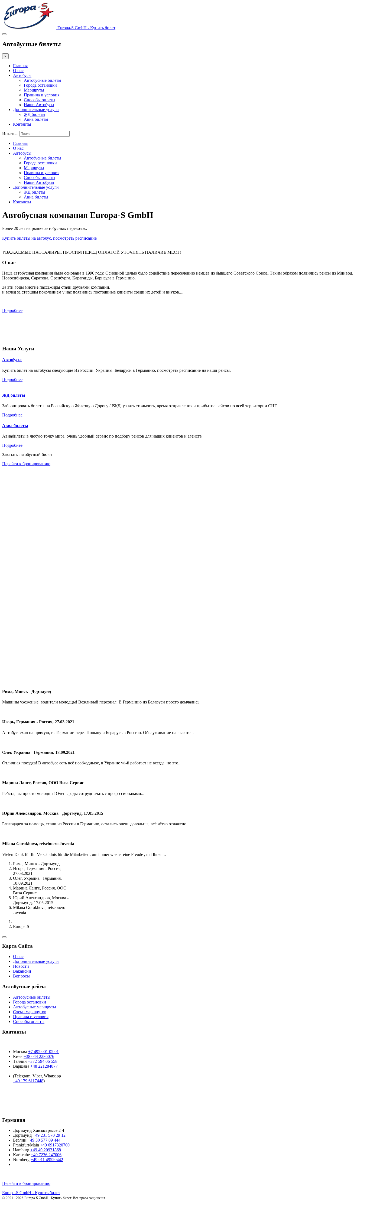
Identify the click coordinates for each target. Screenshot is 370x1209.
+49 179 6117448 (28, 1080)
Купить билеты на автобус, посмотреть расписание (49, 238)
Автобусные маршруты (34, 1007)
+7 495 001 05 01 (43, 1051)
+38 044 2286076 (39, 1056)
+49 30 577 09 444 (44, 1140)
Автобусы (22, 75)
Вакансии (22, 971)
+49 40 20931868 (45, 1150)
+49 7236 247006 (46, 1154)
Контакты (22, 124)
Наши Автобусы (39, 104)
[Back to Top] (4, 937)
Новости (21, 966)
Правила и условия (41, 95)
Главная (20, 65)
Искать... (10, 133)
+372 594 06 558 (42, 1061)
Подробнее (12, 310)
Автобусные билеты (42, 80)
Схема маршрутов (29, 1011)
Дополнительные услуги (36, 109)
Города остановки (40, 85)
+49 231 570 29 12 (49, 1135)
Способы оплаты (39, 99)
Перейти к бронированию (26, 463)
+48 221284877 (44, 1066)
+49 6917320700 (55, 1145)
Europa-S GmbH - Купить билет (31, 1192)
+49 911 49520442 (47, 1159)
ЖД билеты (34, 114)
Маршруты (34, 90)
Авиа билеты (36, 119)
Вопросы (21, 976)
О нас (18, 70)
